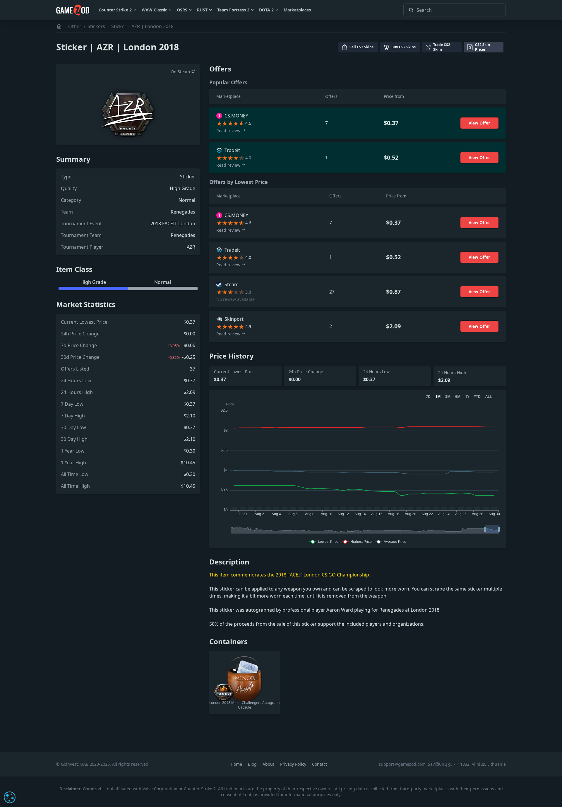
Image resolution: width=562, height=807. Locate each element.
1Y (467, 396)
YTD (477, 396)
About (269, 764)
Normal (187, 200)
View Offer (479, 123)
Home (237, 764)
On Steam (181, 71)
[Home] (59, 26)
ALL (488, 396)
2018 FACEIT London (172, 223)
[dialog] (9, 797)
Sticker (187, 176)
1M (438, 396)
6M (457, 396)
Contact (319, 764)
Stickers (96, 26)
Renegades (183, 212)
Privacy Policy (293, 764)
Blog (253, 764)
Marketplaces (297, 10)
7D (428, 396)
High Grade (182, 188)
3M (447, 396)
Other (74, 26)
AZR (191, 247)
